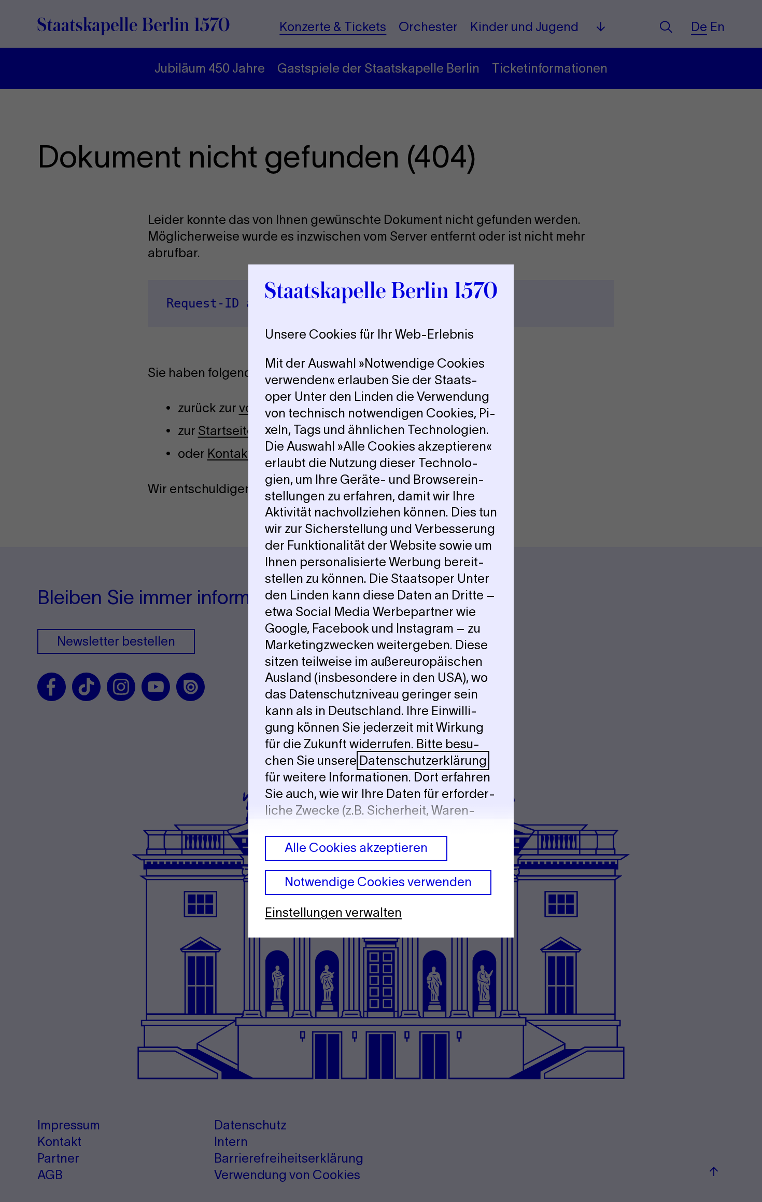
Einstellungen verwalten (333, 912)
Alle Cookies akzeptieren (356, 848)
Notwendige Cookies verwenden (378, 882)
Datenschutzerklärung (423, 760)
